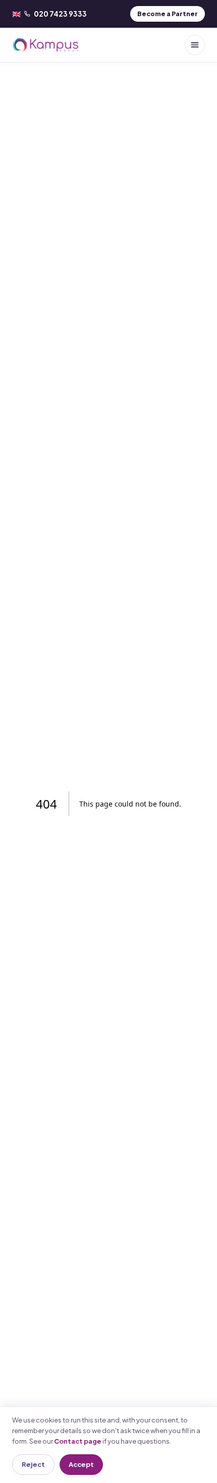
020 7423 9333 (49, 13)
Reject (33, 1464)
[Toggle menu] (195, 45)
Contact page (77, 1441)
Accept (81, 1464)
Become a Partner (167, 14)
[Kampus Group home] (45, 45)
